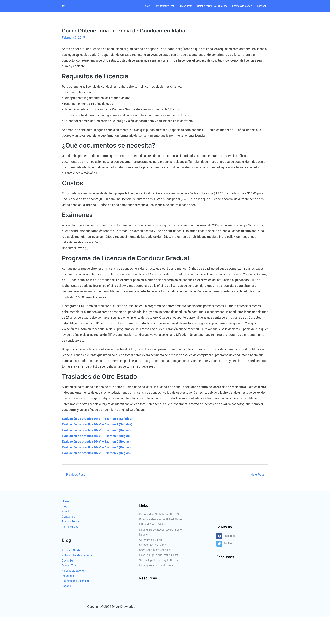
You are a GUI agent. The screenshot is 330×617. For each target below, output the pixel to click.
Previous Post (73, 474)
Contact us (68, 516)
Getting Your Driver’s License (212, 6)
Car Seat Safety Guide (152, 545)
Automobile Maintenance (77, 555)
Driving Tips (69, 565)
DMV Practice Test (164, 6)
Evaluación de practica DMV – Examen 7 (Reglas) (96, 453)
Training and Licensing (76, 580)
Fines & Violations (73, 570)
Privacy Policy (70, 521)
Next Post (259, 474)
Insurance (68, 575)
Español (261, 6)
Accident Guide (71, 550)
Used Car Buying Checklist (155, 550)
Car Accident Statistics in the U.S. (159, 514)
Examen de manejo (242, 6)
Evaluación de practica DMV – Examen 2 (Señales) (97, 424)
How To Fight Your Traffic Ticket (158, 555)
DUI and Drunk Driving (152, 524)
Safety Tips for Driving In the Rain (159, 560)
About (65, 511)
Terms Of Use (70, 526)
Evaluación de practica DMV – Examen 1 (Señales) (97, 418)
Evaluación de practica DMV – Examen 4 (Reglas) (96, 436)
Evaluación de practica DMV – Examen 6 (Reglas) (96, 447)
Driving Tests (185, 6)
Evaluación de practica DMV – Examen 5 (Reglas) (96, 441)
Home (146, 6)
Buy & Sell (68, 560)
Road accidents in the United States (160, 519)
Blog (64, 506)
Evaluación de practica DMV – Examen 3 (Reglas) (96, 430)
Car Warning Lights (150, 539)
